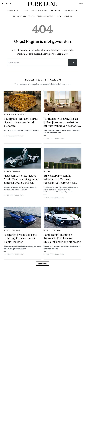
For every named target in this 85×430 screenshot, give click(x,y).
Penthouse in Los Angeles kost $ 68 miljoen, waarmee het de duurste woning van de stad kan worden (62, 122)
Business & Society (15, 114)
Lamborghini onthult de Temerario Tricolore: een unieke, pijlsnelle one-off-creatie (62, 238)
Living (47, 114)
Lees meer (42, 263)
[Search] (72, 62)
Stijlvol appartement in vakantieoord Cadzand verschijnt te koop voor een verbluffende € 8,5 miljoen (60, 179)
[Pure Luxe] (42, 4)
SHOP (81, 4)
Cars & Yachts (12, 171)
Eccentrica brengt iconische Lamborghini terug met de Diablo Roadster (20, 238)
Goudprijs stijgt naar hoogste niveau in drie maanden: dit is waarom (21, 122)
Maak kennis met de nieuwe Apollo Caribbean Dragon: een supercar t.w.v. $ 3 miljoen (21, 179)
